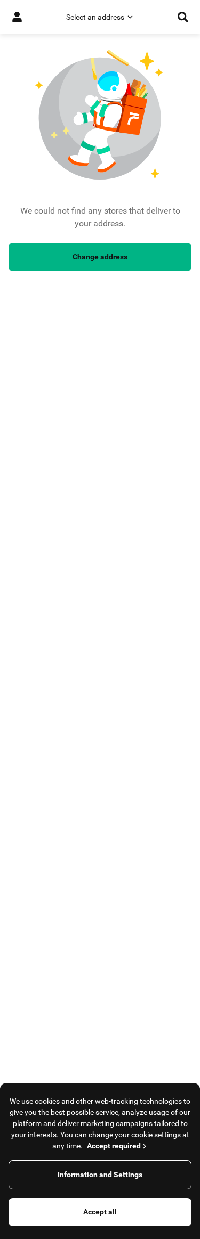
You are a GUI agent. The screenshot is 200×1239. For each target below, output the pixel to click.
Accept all (100, 1212)
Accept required (114, 1146)
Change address (100, 256)
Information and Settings (100, 1174)
